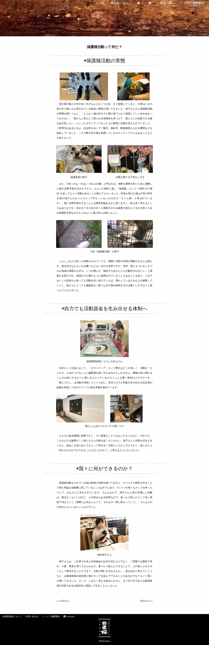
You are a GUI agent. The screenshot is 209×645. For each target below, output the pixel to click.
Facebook (70, 616)
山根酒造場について (12, 616)
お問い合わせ (31, 616)
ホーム (100, 3)
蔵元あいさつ (119, 3)
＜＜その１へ (62, 600)
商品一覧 (166, 3)
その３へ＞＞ (146, 600)
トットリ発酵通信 (192, 3)
